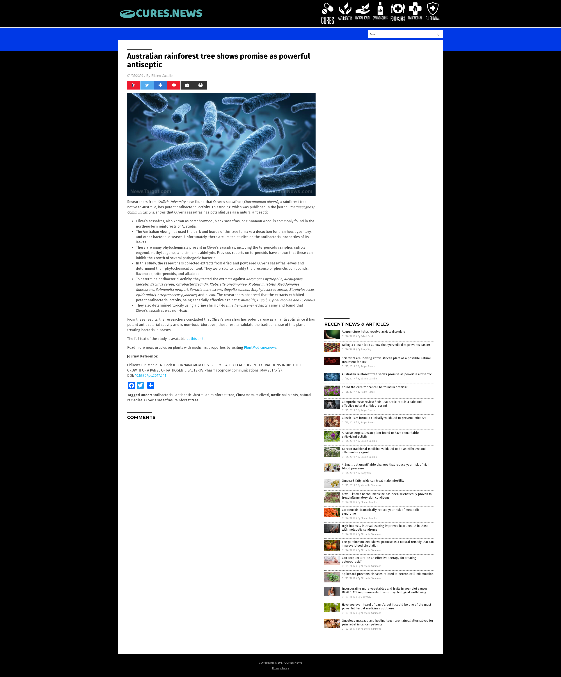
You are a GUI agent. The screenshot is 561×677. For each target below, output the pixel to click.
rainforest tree (186, 400)
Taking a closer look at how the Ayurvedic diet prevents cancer (386, 345)
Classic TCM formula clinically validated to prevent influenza (384, 418)
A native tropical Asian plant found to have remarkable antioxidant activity (380, 434)
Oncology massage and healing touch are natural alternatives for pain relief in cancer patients (387, 622)
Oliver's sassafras (158, 400)
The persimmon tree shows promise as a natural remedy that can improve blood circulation (388, 544)
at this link (195, 339)
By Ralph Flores (366, 366)
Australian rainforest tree (213, 395)
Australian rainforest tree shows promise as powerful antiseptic (387, 374)
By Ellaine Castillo (367, 378)
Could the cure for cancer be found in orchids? (375, 387)
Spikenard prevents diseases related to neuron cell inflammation (387, 574)
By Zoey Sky (364, 349)
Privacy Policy (280, 668)
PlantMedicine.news (260, 347)
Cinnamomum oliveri (252, 395)
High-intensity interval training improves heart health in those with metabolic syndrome (385, 528)
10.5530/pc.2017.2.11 (150, 376)
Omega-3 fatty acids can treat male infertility (373, 481)
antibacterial (163, 395)
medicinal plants (284, 395)
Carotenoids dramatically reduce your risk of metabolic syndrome (380, 511)
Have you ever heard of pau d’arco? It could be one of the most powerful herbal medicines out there (386, 606)
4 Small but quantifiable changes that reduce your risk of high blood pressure (385, 466)
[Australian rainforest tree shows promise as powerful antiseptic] (161, 18)
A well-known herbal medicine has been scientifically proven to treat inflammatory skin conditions (387, 496)
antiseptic (183, 395)
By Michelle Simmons (369, 485)
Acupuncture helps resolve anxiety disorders (373, 332)
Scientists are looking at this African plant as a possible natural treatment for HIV (386, 360)
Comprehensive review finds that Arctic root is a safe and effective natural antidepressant (382, 404)
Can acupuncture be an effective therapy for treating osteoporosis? (379, 560)
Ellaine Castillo (162, 76)
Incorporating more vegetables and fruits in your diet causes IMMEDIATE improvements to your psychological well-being (385, 590)
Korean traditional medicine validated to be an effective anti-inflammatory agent (384, 450)
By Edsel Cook (365, 336)
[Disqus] (221, 478)
